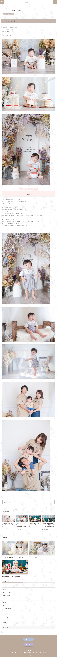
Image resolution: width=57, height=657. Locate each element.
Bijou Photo (7, 585)
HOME (12, 652)
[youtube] (30, 650)
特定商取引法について (29, 652)
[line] (28, 650)
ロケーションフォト (9, 595)
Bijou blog (6, 589)
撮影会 (6, 602)
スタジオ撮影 (11, 13)
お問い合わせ (38, 652)
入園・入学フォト (9, 614)
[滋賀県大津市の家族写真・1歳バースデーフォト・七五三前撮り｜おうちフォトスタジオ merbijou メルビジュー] (28, 2)
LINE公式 (44, 652)
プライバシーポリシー (19, 652)
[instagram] (26, 650)
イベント (7, 617)
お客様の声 (6, 13)
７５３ (6, 598)
